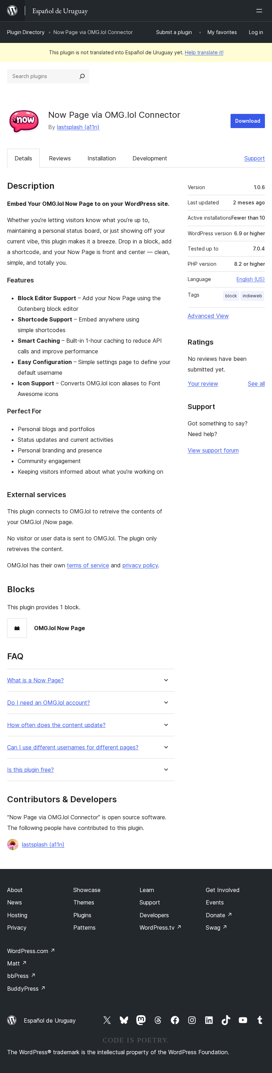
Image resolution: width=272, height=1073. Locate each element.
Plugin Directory (26, 32)
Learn (147, 889)
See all (256, 383)
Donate (219, 915)
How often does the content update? (56, 725)
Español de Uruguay (50, 1020)
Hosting (17, 915)
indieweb (252, 295)
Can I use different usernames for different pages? (72, 747)
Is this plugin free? (30, 769)
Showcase (87, 889)
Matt (17, 963)
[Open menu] (260, 10)
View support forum (213, 450)
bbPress (21, 975)
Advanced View (208, 315)
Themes (83, 902)
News (14, 902)
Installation (101, 158)
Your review (203, 383)
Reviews (60, 158)
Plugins (82, 915)
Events (215, 902)
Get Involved (223, 889)
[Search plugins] (82, 76)
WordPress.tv (161, 927)
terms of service (88, 565)
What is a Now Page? (35, 680)
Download (247, 121)
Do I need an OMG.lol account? (48, 702)
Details (23, 158)
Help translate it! (204, 52)
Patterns (84, 927)
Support (254, 158)
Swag (216, 927)
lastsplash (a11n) (78, 127)
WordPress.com (31, 950)
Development (149, 158)
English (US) (251, 279)
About (15, 889)
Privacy (17, 927)
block (231, 295)
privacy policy (140, 565)
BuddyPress (26, 988)
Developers (154, 915)
